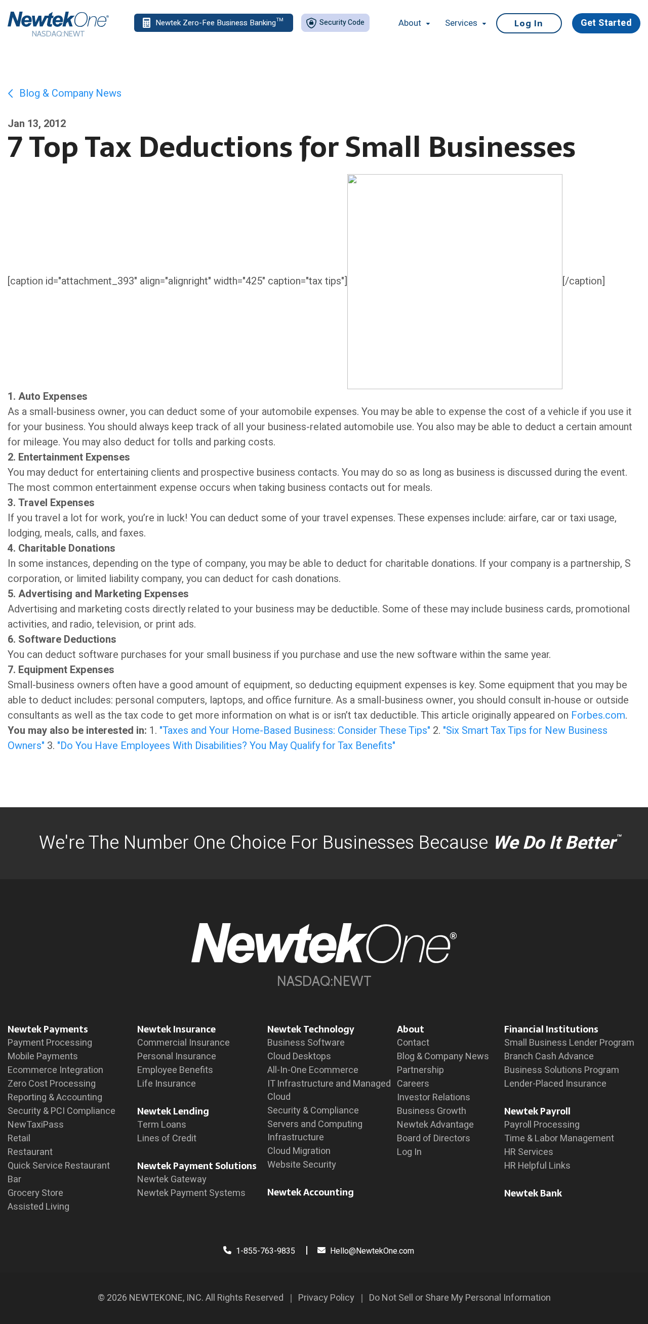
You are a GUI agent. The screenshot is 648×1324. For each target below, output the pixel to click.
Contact (413, 1043)
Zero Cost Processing (52, 1084)
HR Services (528, 1152)
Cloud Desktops (299, 1056)
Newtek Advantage (435, 1125)
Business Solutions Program (561, 1070)
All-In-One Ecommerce (312, 1070)
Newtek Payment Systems (191, 1193)
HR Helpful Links (537, 1166)
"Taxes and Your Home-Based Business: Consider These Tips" (294, 730)
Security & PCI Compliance (61, 1111)
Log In (528, 23)
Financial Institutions (551, 1029)
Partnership (420, 1070)
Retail (19, 1138)
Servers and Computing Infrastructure (314, 1131)
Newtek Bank (533, 1193)
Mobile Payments (43, 1056)
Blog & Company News (69, 93)
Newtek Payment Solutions (197, 1165)
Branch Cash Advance (549, 1056)
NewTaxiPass (36, 1125)
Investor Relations (433, 1097)
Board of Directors (433, 1138)
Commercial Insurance (183, 1043)
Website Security (301, 1165)
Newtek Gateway (172, 1179)
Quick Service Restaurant (59, 1166)
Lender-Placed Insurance (555, 1084)
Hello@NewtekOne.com (372, 1251)
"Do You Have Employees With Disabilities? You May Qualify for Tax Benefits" (226, 745)
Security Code (341, 22)
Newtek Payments (48, 1029)
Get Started (606, 23)
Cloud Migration (299, 1151)
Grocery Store (35, 1193)
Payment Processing (50, 1043)
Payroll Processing (542, 1125)
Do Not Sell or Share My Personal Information (460, 1298)
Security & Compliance (313, 1111)
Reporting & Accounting (55, 1097)
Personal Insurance (176, 1056)
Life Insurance (166, 1084)
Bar (14, 1179)
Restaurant (30, 1152)
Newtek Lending (173, 1111)
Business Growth (431, 1111)
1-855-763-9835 (264, 1251)
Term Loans (161, 1125)
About (410, 1029)
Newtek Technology (310, 1029)
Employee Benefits (175, 1070)
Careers (413, 1084)
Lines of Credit (166, 1138)
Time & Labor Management (559, 1138)
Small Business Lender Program (569, 1043)
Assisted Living (38, 1207)
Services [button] (461, 23)
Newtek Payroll (537, 1111)
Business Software (306, 1043)
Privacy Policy (326, 1298)
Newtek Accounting (310, 1192)
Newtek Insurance (176, 1029)
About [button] (409, 23)
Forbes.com (598, 715)
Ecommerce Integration (55, 1070)
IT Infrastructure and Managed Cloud (329, 1090)
